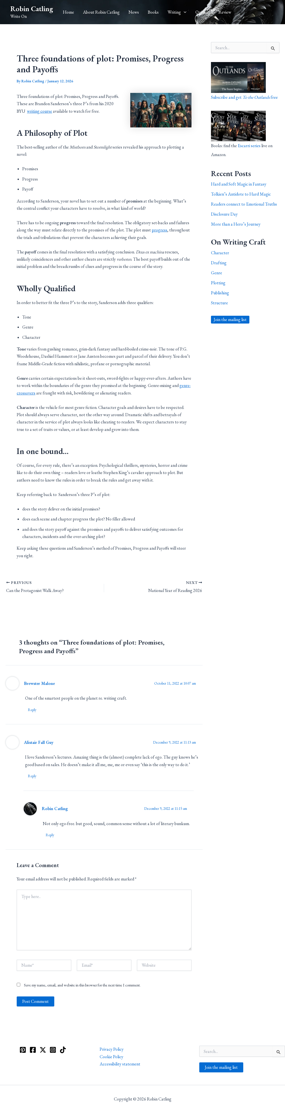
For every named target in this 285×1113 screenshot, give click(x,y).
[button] (183, 12)
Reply (32, 709)
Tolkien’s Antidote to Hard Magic (241, 194)
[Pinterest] (22, 1050)
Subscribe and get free (244, 97)
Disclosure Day (224, 214)
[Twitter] (43, 1050)
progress (159, 230)
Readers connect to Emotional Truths (244, 204)
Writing (174, 12)
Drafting (219, 263)
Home (68, 12)
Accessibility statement (120, 1064)
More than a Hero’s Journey (236, 224)
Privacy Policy (112, 1049)
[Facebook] (33, 1050)
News (134, 12)
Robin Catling (31, 8)
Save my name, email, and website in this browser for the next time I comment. (82, 985)
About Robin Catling (101, 12)
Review (224, 12)
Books (153, 12)
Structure (219, 303)
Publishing (220, 293)
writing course (39, 111)
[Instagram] (53, 1050)
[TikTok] (63, 1050)
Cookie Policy (111, 1057)
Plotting (218, 283)
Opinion (202, 12)
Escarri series (249, 146)
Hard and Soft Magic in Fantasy (238, 184)
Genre (216, 273)
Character (220, 253)
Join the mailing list (230, 319)
